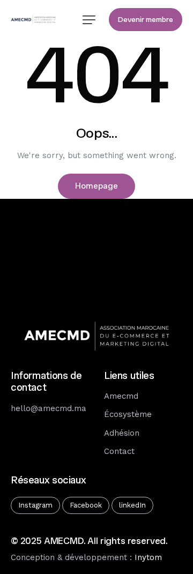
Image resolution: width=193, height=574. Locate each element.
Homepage (96, 186)
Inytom (148, 557)
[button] (88, 19)
